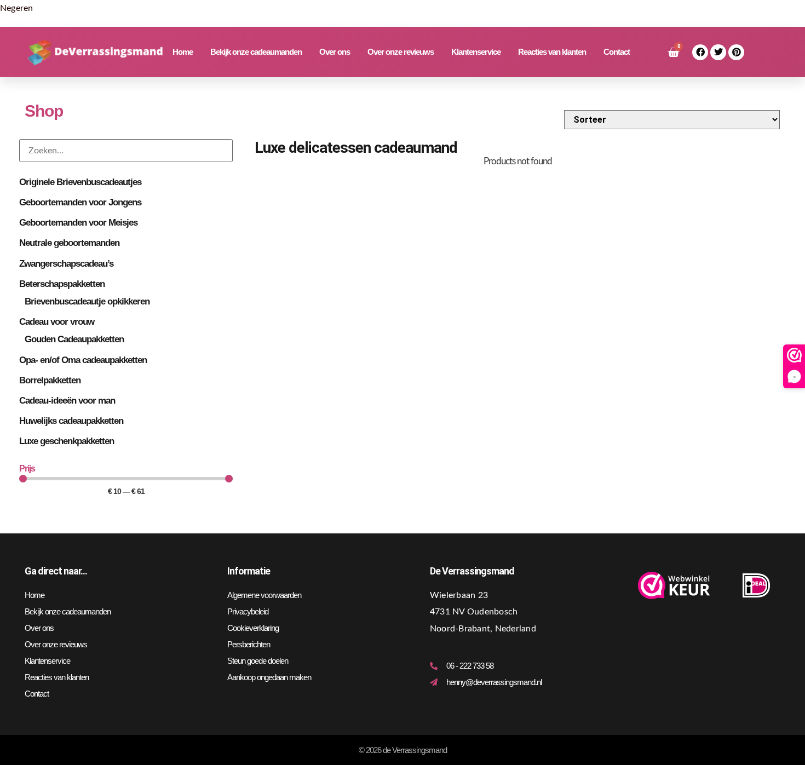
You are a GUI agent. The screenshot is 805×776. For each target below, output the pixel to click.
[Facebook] (700, 52)
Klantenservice (476, 51)
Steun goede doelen (257, 660)
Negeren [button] (16, 8)
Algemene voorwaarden (264, 595)
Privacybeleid (247, 611)
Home (183, 51)
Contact (616, 51)
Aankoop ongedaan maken (269, 677)
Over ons (334, 51)
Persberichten (248, 644)
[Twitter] (718, 52)
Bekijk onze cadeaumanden (256, 51)
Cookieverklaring (253, 628)
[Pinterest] (736, 52)
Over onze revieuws (400, 51)
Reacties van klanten (552, 51)
